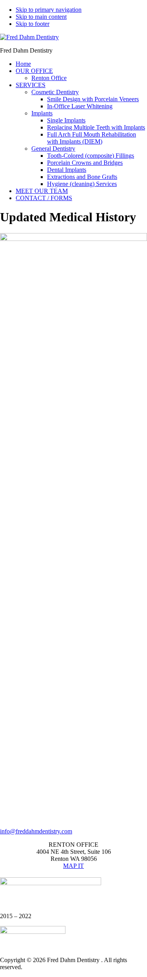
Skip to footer (32, 23)
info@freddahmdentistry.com (36, 831)
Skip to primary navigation (49, 9)
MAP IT (73, 865)
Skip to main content (41, 16)
